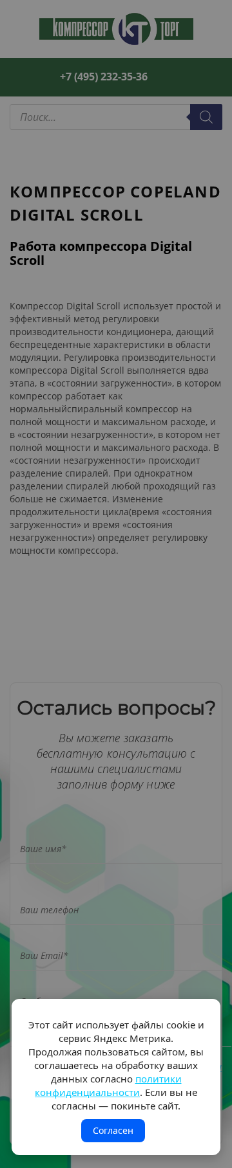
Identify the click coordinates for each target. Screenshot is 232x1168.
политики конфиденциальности (108, 1085)
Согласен (113, 1130)
